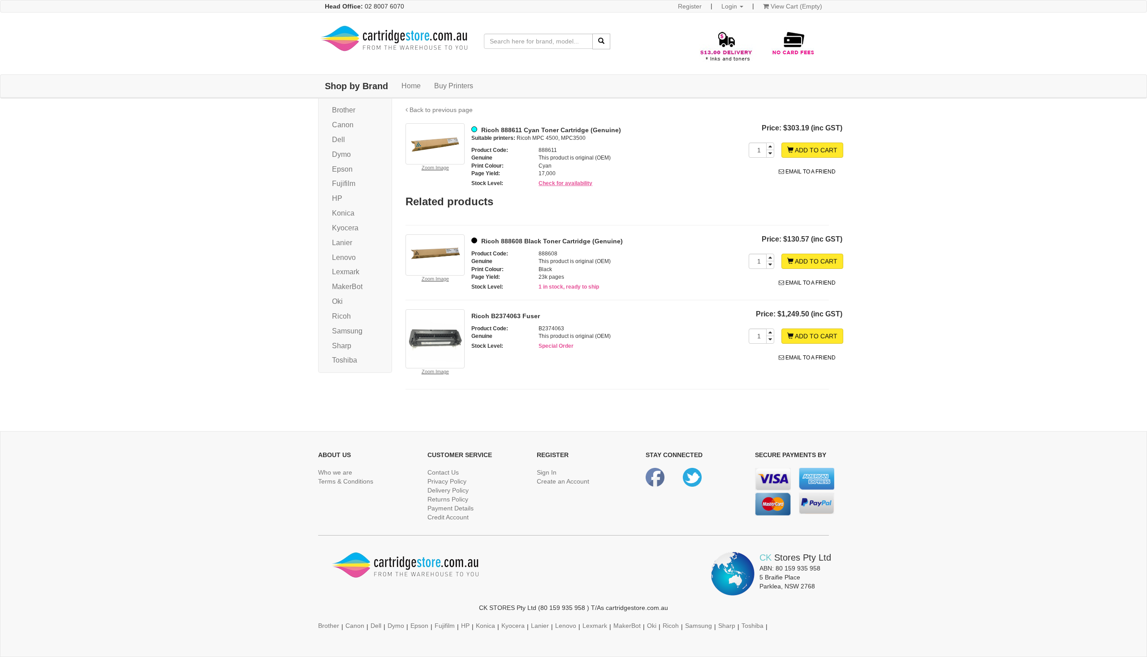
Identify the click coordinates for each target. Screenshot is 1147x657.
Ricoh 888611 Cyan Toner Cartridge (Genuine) (550, 130)
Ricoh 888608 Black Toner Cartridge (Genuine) (551, 241)
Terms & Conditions (345, 481)
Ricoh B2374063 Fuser (505, 316)
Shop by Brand (356, 86)
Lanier (342, 242)
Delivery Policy (448, 490)
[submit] (601, 41)
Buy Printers (453, 86)
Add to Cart (815, 150)
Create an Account (563, 481)
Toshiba (344, 360)
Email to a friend (810, 172)
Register (690, 6)
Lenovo (344, 257)
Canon (343, 125)
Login (730, 6)
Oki (337, 301)
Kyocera (345, 228)
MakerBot (347, 286)
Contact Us (443, 472)
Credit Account (448, 517)
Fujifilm (343, 183)
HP (337, 198)
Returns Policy (447, 499)
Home (411, 86)
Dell (338, 139)
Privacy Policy (446, 481)
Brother (343, 110)
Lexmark (345, 272)
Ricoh (341, 316)
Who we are (335, 472)
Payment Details (450, 508)
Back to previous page (440, 109)
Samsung (347, 331)
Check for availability (565, 183)
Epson (342, 169)
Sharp (341, 346)
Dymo (341, 154)
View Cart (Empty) (795, 6)
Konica (343, 213)
